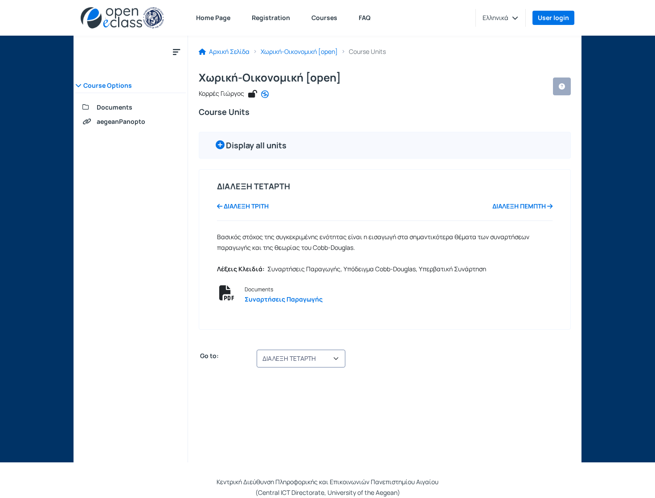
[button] (500, 17)
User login (553, 17)
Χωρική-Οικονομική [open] (299, 51)
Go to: (209, 355)
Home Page (213, 17)
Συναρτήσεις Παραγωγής (284, 299)
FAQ (365, 17)
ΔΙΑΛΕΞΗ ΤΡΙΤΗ (245, 206)
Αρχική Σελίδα (229, 51)
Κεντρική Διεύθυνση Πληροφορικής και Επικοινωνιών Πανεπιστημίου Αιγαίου (327, 482)
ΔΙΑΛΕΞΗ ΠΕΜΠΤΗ (519, 206)
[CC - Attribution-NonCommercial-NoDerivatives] (265, 94)
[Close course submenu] (176, 52)
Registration (271, 17)
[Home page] (122, 17)
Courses (324, 17)
